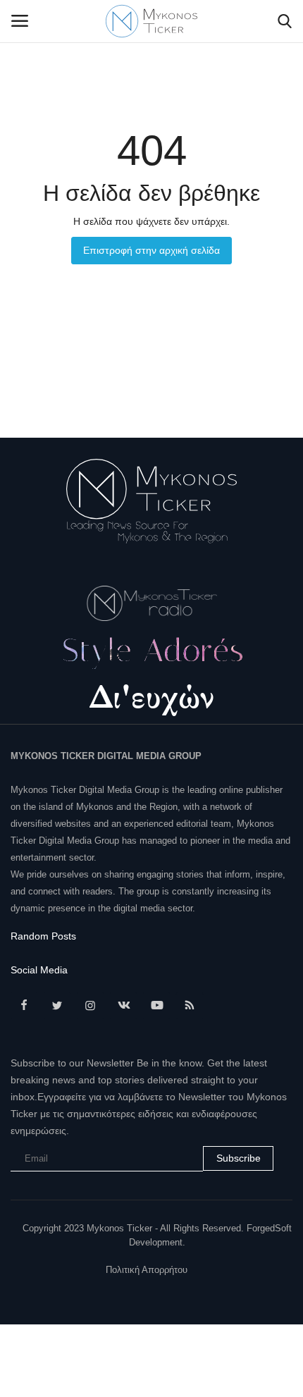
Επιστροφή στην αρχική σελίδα (151, 250)
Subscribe (238, 1158)
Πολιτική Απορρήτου (146, 1269)
